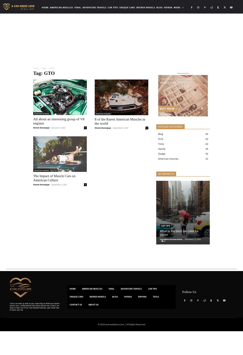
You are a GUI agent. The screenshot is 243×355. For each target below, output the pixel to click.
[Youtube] (231, 7)
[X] (224, 7)
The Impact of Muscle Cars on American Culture (54, 178)
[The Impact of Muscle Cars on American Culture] (60, 154)
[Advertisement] (121, 38)
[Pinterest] (204, 7)
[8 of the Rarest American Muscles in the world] (121, 97)
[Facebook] (191, 7)
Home (36, 68)
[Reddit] (211, 7)
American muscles (41, 113)
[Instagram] (198, 7)
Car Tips (165, 226)
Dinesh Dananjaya (41, 127)
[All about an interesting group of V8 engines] (60, 97)
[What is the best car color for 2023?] (183, 212)
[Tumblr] (218, 7)
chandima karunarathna (171, 239)
